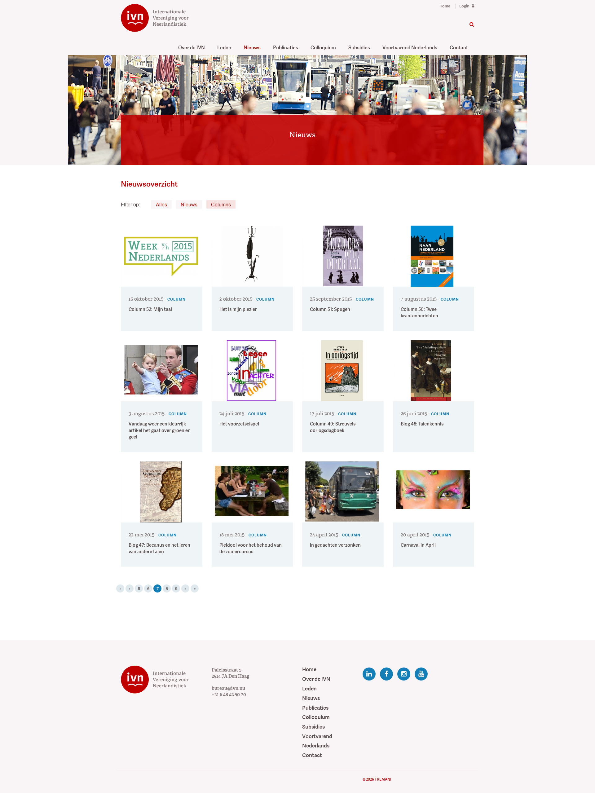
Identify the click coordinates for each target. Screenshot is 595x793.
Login (464, 6)
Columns (221, 204)
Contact (459, 47)
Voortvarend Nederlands (409, 47)
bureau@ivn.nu (228, 688)
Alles (161, 204)
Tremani (383, 779)
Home (444, 6)
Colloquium (323, 47)
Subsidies (359, 47)
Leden (224, 47)
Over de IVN (191, 47)
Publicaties (285, 47)
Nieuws (252, 47)
